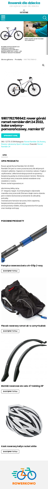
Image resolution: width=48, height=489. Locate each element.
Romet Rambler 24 (31, 142)
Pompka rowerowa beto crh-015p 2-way (22, 265)
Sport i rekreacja (22, 144)
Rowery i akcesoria (8, 144)
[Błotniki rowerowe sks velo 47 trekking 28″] (24, 360)
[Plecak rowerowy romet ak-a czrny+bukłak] (24, 300)
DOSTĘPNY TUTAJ (10, 271)
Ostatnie (24, 12)
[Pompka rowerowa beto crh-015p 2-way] (24, 244)
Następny (47, 38)
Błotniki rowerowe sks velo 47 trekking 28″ (22, 385)
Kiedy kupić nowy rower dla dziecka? (34, 39)
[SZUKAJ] (45, 18)
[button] (43, 65)
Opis (4, 155)
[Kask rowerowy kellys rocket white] (24, 421)
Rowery (42, 142)
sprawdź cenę (10, 135)
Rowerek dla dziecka (24, 3)
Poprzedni (1, 38)
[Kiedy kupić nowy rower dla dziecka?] (35, 29)
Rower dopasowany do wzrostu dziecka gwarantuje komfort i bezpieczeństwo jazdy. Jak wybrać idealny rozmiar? (11, 50)
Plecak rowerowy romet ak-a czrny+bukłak (23, 325)
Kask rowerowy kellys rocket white (19, 446)
